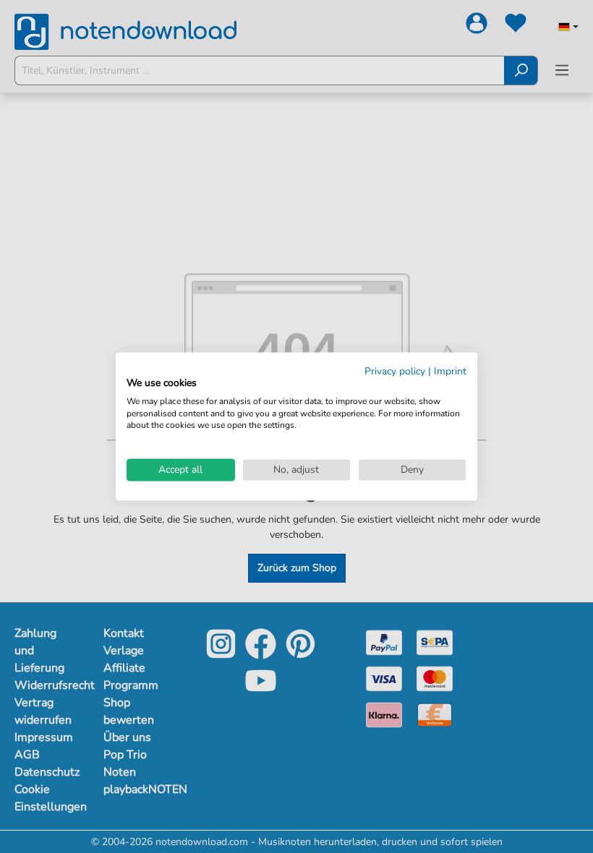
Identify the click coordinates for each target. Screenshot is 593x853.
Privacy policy (394, 371)
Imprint (450, 371)
